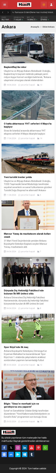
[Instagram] (18, 447)
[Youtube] (31, 447)
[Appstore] (11, 454)
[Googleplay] (18, 454)
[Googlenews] (4, 454)
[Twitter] (11, 447)
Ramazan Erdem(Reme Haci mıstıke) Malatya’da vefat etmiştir (34, 12)
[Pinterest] (38, 447)
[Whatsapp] (45, 447)
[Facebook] (4, 447)
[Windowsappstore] (24, 454)
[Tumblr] (31, 454)
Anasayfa (35, 27)
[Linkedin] (24, 447)
